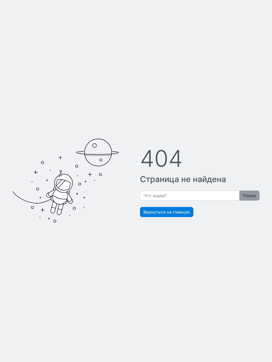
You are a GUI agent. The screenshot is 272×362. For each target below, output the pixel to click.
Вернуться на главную (166, 212)
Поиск (249, 195)
